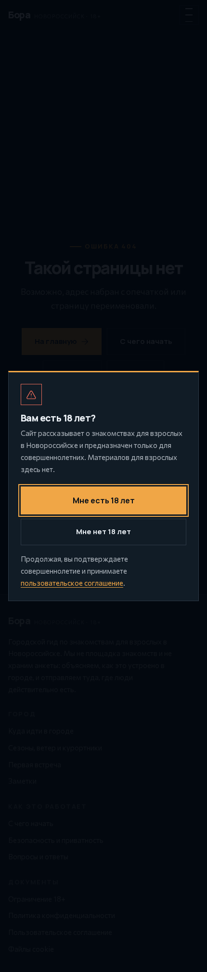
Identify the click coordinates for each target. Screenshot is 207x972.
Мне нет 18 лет (103, 531)
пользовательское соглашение (72, 582)
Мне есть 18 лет (104, 500)
